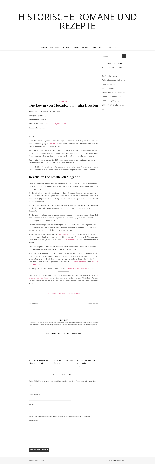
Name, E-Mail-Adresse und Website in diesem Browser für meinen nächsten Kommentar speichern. (59, 416)
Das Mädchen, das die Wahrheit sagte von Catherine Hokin (113, 80)
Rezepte (66, 48)
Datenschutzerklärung (112, 460)
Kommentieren (33, 420)
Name (31, 385)
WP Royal (41, 460)
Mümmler (35, 304)
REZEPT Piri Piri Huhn (110, 105)
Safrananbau (70, 240)
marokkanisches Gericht (77, 268)
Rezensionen (55, 48)
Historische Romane (80, 48)
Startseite (43, 48)
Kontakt (112, 48)
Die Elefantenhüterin (78, 262)
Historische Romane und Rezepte (77, 21)
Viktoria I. (54, 143)
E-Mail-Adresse (34, 395)
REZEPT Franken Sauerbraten (113, 67)
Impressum (121, 460)
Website (31, 404)
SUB (94, 48)
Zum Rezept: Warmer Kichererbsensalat (64, 293)
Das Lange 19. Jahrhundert (55, 124)
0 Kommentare (93, 304)
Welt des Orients (64, 234)
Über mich (103, 48)
